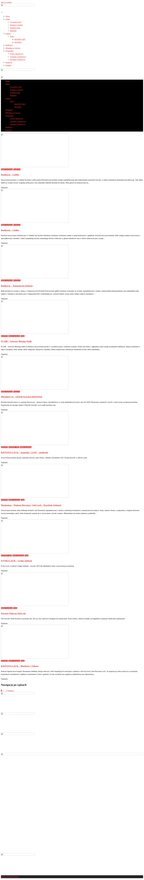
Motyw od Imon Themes (10, 877)
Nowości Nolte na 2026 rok (13, 613)
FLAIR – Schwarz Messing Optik (16, 341)
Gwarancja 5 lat (15, 22)
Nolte (12, 36)
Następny (10, 691)
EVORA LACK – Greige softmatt (16, 561)
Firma (7, 16)
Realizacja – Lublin (10, 174)
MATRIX (17, 42)
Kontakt (8, 65)
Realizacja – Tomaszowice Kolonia (17, 286)
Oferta (7, 19)
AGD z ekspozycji (16, 54)
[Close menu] (2, 12)
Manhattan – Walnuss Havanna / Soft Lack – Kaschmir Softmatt (31, 505)
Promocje (8, 62)
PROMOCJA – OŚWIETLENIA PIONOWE (21, 397)
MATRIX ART (19, 39)
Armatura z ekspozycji (18, 57)
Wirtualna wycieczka (12, 48)
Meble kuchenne (7, 169)
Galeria (8, 34)
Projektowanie (15, 28)
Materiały (13, 31)
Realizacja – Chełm (10, 230)
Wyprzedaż (9, 51)
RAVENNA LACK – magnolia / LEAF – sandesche (24, 452)
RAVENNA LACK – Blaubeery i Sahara (19, 666)
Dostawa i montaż (16, 25)
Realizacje (9, 45)
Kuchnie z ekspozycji (17, 59)
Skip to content (6, 2)
